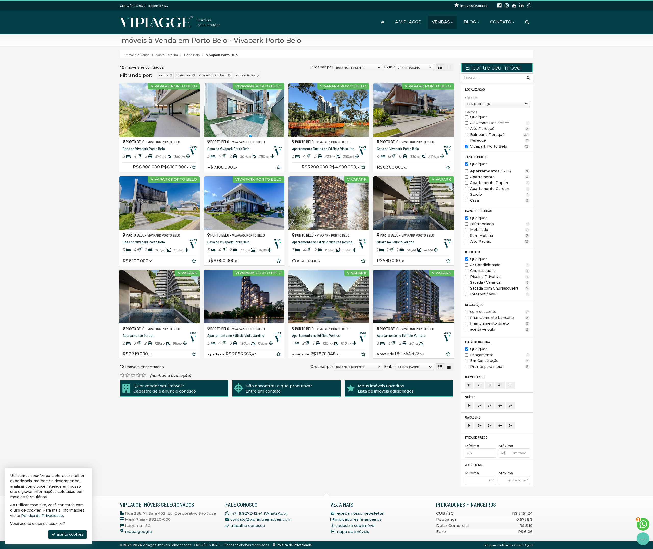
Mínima (472, 473)
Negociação (474, 304)
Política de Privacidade (294, 545)
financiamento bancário (499, 317)
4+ (500, 385)
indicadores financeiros (358, 519)
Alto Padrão (499, 241)
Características (478, 210)
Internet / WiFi (499, 294)
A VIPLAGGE (408, 22)
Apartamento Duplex (499, 182)
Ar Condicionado (499, 265)
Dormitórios (475, 377)
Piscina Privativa (499, 276)
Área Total (474, 464)
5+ (510, 385)
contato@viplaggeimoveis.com (261, 519)
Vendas (441, 22)
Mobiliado (499, 229)
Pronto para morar (499, 366)
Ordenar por (321, 67)
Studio (499, 194)
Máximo (506, 445)
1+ (469, 385)
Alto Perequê (499, 128)
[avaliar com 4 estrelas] (138, 375)
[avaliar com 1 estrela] (122, 375)
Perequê (499, 140)
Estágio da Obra (477, 341)
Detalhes (472, 252)
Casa (499, 200)
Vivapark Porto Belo (499, 146)
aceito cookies (69, 534)
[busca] (527, 22)
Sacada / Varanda (499, 282)
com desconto (499, 311)
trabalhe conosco (247, 525)
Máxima (506, 473)
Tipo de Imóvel (476, 156)
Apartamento (499, 177)
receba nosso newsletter (360, 513)
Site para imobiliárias (498, 545)
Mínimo (472, 445)
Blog (470, 22)
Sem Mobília (499, 235)
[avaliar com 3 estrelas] (133, 375)
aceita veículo (499, 329)
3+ (490, 385)
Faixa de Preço (476, 437)
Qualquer (478, 117)
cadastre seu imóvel (355, 525)
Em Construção (499, 360)
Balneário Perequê (499, 134)
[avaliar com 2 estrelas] (127, 375)
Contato (500, 22)
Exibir (389, 67)
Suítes (470, 397)
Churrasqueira (499, 270)
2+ (479, 385)
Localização (475, 89)
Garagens (473, 417)
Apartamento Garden (499, 188)
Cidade (471, 98)
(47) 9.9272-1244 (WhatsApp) (259, 513)
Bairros (471, 112)
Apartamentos (499, 171)
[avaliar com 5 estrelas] (143, 375)
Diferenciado (499, 223)
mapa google (138, 531)
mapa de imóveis (352, 531)
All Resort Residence (499, 123)
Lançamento (499, 354)
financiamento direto (499, 323)
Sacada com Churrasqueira (499, 288)
